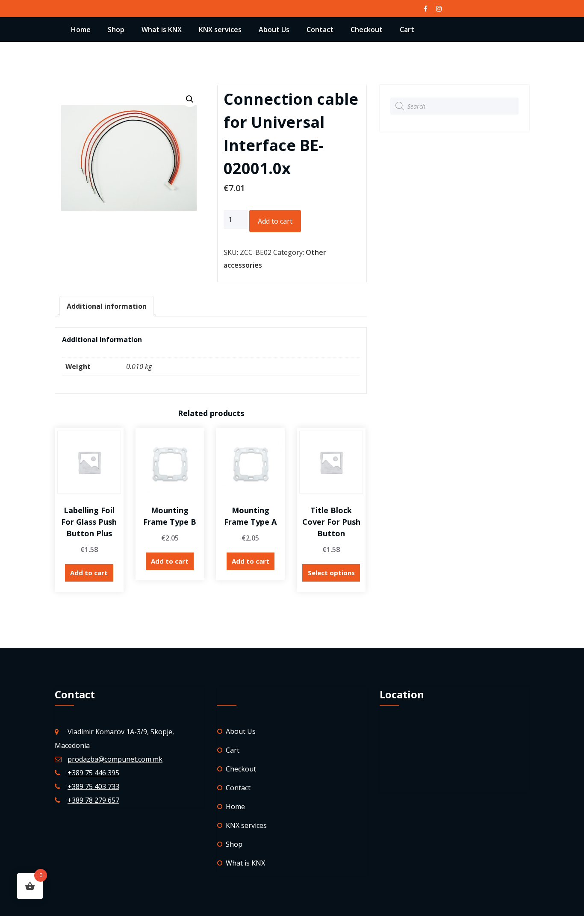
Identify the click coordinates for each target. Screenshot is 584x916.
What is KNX (162, 29)
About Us (274, 29)
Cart (407, 29)
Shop (116, 29)
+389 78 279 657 (93, 800)
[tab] (106, 306)
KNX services (220, 29)
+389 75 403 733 (93, 786)
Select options (331, 572)
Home (81, 29)
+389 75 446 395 (93, 772)
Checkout (367, 29)
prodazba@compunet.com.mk (115, 759)
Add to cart (275, 221)
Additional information (107, 306)
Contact (320, 29)
